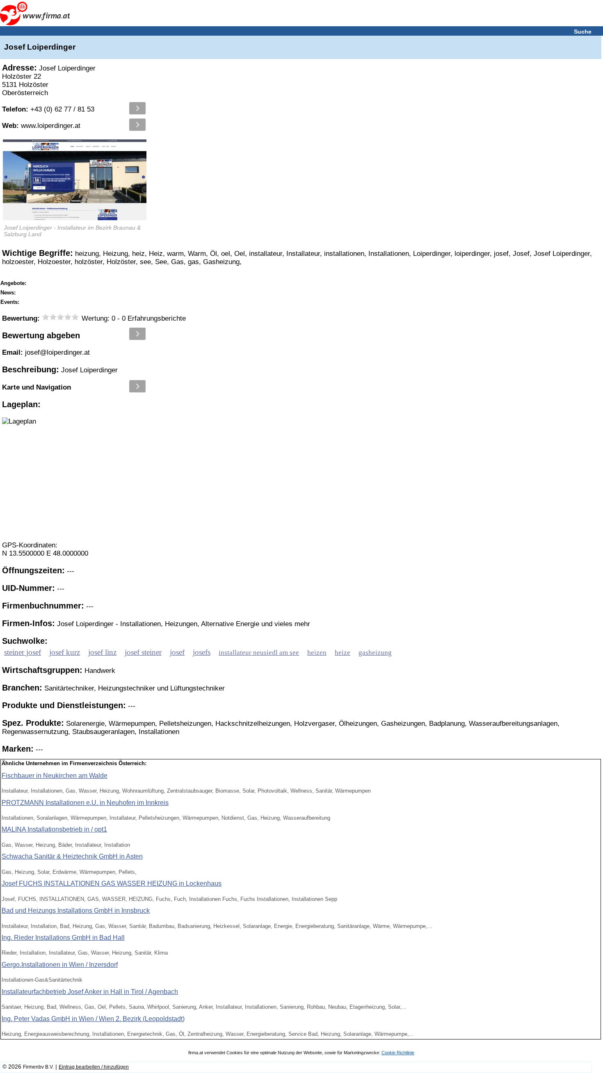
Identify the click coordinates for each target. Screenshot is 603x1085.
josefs (201, 652)
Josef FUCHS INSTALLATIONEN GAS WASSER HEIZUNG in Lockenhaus (112, 883)
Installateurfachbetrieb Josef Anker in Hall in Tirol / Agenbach (90, 991)
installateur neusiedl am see (259, 652)
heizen (317, 652)
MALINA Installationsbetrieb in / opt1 (54, 829)
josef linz (102, 652)
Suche (583, 31)
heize (342, 652)
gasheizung (375, 652)
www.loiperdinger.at (41, 126)
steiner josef (22, 652)
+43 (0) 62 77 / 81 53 (48, 109)
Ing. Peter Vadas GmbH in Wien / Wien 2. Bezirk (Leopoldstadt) (93, 1018)
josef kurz (64, 652)
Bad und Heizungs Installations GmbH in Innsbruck (76, 910)
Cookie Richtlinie (397, 1052)
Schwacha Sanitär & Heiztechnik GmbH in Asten (72, 856)
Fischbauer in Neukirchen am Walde (54, 775)
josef (177, 652)
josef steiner (143, 652)
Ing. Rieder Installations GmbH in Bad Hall (63, 937)
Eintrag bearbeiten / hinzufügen (94, 1067)
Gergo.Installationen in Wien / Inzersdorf (60, 964)
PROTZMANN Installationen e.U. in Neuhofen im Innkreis (85, 802)
